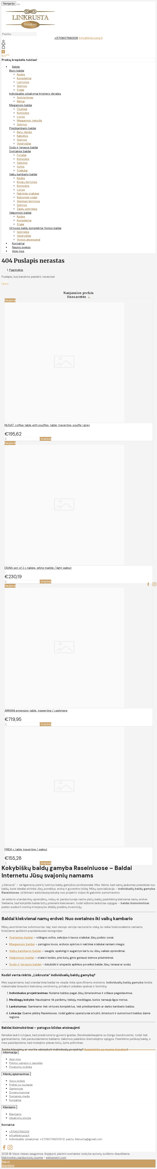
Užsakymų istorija (20, 1118)
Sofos (21, 167)
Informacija (10, 1052)
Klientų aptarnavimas (16, 1074)
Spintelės (23, 232)
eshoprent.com (56, 1158)
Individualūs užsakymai (24, 94)
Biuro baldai (16, 71)
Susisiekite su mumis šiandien (105, 1049)
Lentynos (23, 82)
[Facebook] (148, 584)
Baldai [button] (16, 67)
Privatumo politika (20, 1067)
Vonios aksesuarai (28, 240)
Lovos (21, 117)
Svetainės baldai (20, 151)
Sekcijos (22, 163)
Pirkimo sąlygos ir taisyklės (26, 1063)
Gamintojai (16, 1088)
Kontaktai (15, 1100)
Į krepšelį (45, 439)
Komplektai (24, 78)
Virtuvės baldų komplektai (26, 228)
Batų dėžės (24, 132)
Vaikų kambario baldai (23, 174)
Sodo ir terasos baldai (23, 147)
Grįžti (5, 283)
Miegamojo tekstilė (29, 121)
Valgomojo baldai (20, 213)
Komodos (23, 113)
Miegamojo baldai (20, 105)
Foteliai (21, 155)
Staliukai (22, 170)
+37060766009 (66, 38)
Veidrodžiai (24, 144)
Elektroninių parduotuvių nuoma (22, 1158)
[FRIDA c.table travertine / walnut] (64, 846)
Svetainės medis (19, 1096)
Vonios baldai (52, 228)
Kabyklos (22, 136)
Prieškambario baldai (22, 128)
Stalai (20, 90)
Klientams (9, 1107)
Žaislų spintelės (27, 209)
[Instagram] (154, 584)
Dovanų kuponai (19, 1092)
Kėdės (21, 74)
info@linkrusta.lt (91, 38)
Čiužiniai (22, 109)
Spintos (22, 86)
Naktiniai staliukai (28, 194)
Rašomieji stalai (27, 197)
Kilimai (21, 101)
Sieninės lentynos (28, 201)
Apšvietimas (25, 97)
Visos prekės (76, 296)
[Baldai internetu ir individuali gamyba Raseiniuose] (30, 30)
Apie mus (18, 251)
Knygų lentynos (27, 182)
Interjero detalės (50, 94)
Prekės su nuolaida (21, 1084)
